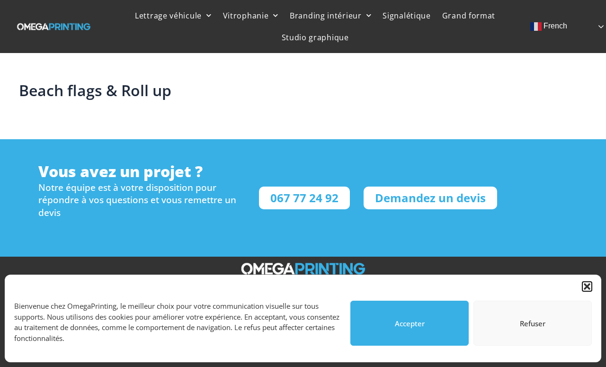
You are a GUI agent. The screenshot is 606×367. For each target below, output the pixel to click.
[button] (587, 286)
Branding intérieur (326, 15)
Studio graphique (315, 37)
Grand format (468, 15)
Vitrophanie (246, 15)
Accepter (410, 323)
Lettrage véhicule (168, 15)
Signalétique (406, 15)
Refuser (532, 323)
